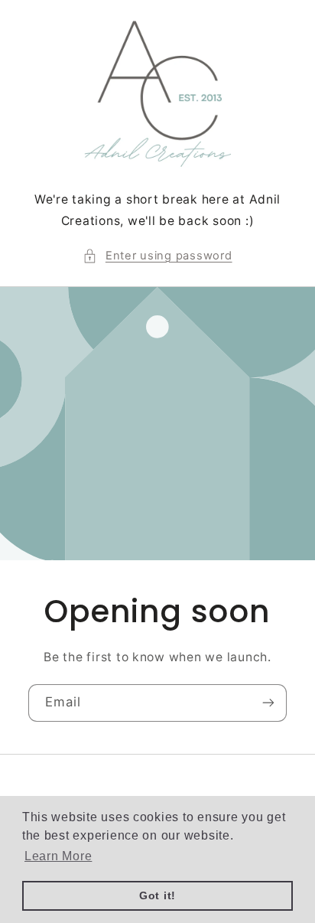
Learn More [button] (58, 856)
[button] (157, 256)
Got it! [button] (157, 895)
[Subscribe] (268, 703)
